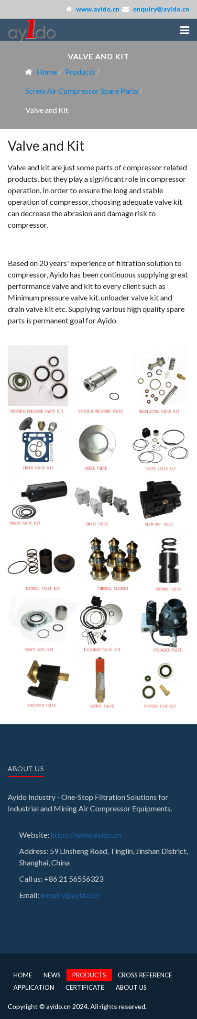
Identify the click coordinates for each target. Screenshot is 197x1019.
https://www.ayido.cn (86, 834)
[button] (184, 30)
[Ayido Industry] (31, 30)
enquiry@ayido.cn (161, 9)
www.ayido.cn (98, 9)
